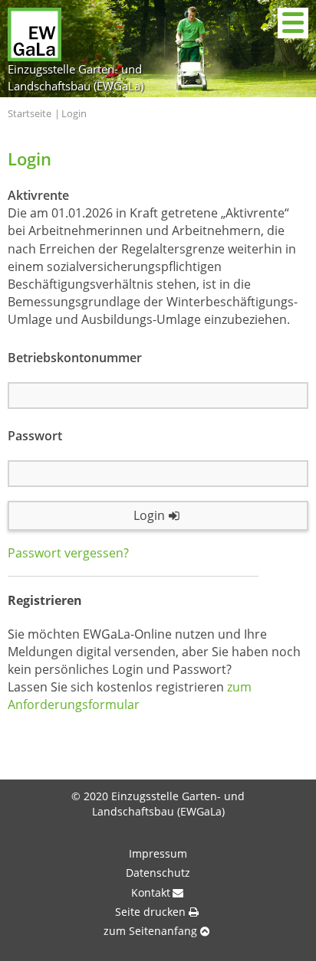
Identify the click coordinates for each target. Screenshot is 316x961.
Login (149, 515)
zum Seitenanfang (150, 930)
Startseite (29, 113)
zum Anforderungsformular (130, 695)
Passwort (35, 435)
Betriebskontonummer (75, 357)
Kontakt (150, 892)
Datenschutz (158, 872)
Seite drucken (150, 911)
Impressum (158, 853)
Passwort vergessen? (68, 552)
